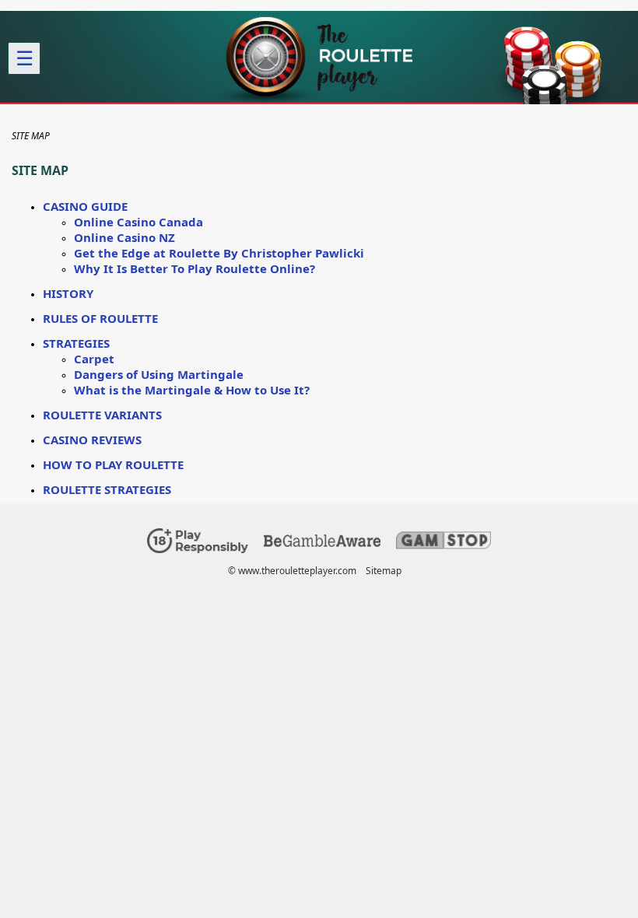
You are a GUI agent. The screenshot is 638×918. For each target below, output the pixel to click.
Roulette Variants (102, 414)
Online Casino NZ (124, 237)
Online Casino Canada (138, 221)
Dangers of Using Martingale (159, 374)
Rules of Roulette (100, 318)
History (68, 293)
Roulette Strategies (107, 489)
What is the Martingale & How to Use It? (192, 390)
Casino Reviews (92, 439)
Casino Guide (85, 206)
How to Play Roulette (113, 464)
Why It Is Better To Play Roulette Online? (194, 268)
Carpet (94, 358)
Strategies (76, 343)
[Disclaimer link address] (322, 543)
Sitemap (383, 570)
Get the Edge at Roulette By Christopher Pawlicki (219, 253)
